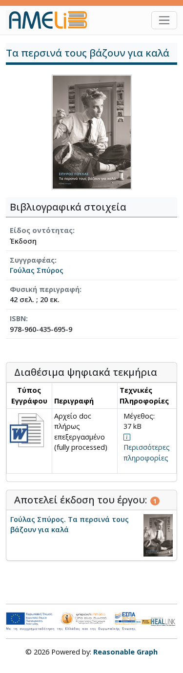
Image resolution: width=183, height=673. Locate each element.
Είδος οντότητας (41, 230)
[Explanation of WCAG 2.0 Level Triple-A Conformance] (143, 621)
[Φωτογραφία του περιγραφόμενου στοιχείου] (92, 131)
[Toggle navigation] (164, 20)
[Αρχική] (51, 20)
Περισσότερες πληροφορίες (146, 452)
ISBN (18, 318)
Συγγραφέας (32, 260)
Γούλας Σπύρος (36, 270)
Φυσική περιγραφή (45, 289)
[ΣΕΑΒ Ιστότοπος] (164, 620)
